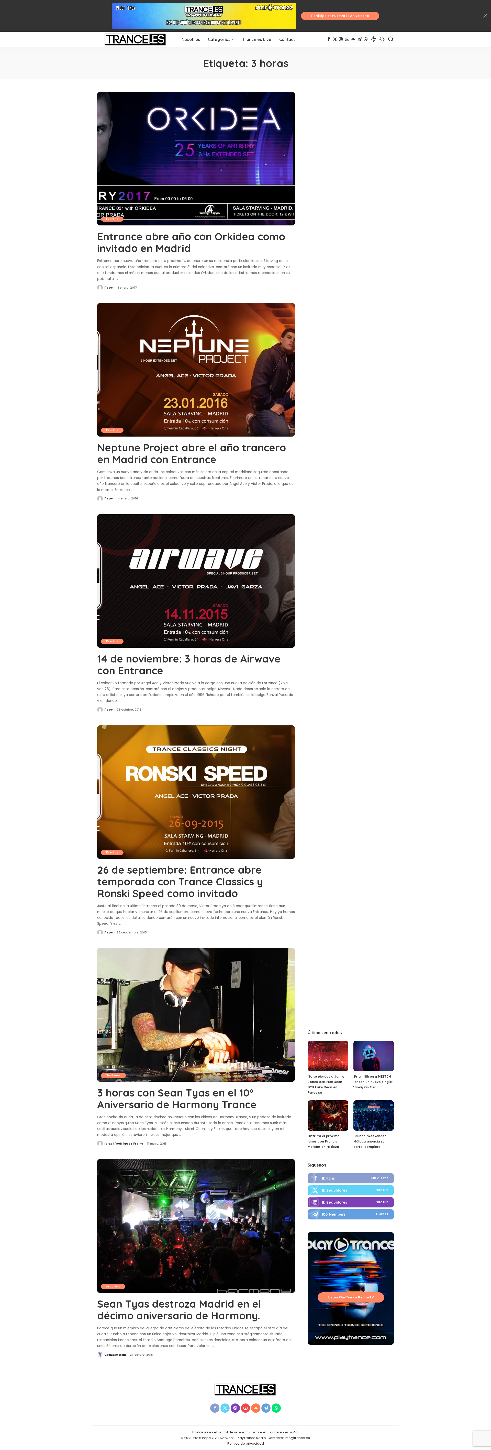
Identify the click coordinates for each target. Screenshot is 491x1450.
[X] (335, 39)
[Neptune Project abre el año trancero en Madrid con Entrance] (196, 370)
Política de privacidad (245, 1443)
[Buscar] (391, 39)
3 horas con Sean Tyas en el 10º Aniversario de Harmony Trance (176, 1098)
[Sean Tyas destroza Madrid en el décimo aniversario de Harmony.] (196, 1226)
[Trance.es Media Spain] (135, 39)
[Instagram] (341, 39)
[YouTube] (347, 39)
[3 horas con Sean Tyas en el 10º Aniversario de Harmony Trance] (196, 1014)
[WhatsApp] (365, 39)
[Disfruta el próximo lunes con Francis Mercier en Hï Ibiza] (328, 1115)
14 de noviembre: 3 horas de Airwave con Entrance (189, 664)
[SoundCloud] (353, 39)
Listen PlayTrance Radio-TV (351, 1297)
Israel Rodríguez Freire (123, 1143)
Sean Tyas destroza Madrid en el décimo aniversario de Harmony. (179, 1309)
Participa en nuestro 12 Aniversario (340, 16)
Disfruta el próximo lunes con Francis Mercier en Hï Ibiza (324, 1141)
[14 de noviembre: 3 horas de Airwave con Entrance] (196, 581)
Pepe (108, 287)
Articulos (113, 1286)
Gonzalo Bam (115, 1354)
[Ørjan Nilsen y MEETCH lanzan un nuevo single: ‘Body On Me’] (373, 1056)
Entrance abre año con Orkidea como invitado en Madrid (191, 242)
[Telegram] (359, 39)
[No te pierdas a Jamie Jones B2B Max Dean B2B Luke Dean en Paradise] (328, 1056)
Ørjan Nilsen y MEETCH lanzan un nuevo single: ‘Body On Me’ (373, 1081)
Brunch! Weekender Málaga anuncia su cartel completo (369, 1141)
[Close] (485, 15)
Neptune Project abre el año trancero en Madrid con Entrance (191, 453)
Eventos (112, 219)
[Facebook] (329, 39)
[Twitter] (351, 1190)
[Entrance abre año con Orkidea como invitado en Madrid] (196, 158)
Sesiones (113, 1075)
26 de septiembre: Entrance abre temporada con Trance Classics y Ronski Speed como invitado (180, 881)
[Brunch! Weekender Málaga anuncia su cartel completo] (373, 1115)
